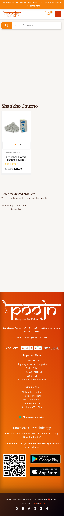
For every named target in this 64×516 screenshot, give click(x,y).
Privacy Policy (32, 360)
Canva (42, 503)
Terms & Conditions (32, 371)
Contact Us (32, 375)
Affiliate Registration (32, 392)
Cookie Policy (32, 368)
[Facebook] (23, 508)
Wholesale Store (32, 403)
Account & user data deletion (32, 379)
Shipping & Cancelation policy (32, 364)
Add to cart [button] (19, 145)
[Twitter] (29, 508)
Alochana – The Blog (32, 407)
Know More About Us (32, 399)
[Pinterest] (41, 508)
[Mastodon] (47, 508)
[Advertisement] (32, 70)
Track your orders (32, 395)
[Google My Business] (17, 508)
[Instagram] (35, 508)
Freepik (33, 503)
